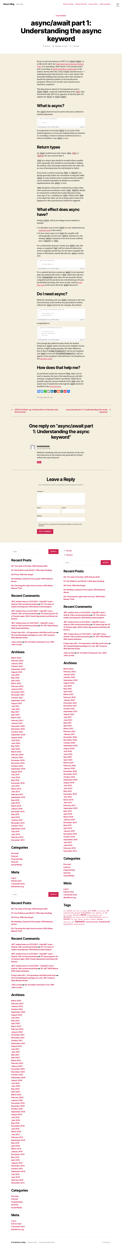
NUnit (83, 917)
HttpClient (98, 913)
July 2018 (15, 786)
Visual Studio (93, 919)
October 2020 (17, 732)
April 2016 (15, 803)
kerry (48, 46)
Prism (86, 917)
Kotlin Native (70, 915)
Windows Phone (67, 922)
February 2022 (17, 686)
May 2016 (15, 800)
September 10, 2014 (61, 46)
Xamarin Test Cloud (79, 924)
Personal (15, 853)
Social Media (16, 865)
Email (64, 508)
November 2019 (18, 763)
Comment (40, 491)
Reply (39, 462)
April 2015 (15, 817)
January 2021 (16, 723)
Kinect (64, 915)
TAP (51, 397)
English (69, 550)
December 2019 (18, 760)
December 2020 (18, 726)
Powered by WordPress (47, 1242)
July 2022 (15, 675)
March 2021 (16, 718)
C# (48, 397)
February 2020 (17, 755)
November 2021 (17, 695)
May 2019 (15, 780)
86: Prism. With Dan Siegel (22, 575)
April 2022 (15, 681)
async (41, 397)
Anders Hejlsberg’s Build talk (64, 69)
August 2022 (16, 672)
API (74, 911)
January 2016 (17, 809)
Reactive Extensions (95, 917)
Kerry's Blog (8, 4)
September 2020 (18, 735)
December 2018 (18, 783)
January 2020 (17, 757)
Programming (61, 15)
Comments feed (18, 884)
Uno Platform (86, 919)
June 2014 (15, 834)
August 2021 (16, 703)
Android (69, 911)
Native (74, 917)
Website (39, 516)
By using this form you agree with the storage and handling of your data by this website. (60, 525)
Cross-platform (86, 913)
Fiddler (93, 913)
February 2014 (17, 837)
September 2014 (18, 829)
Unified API (80, 919)
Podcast (14, 856)
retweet (104, 917)
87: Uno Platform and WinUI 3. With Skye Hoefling (31, 570)
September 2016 (18, 797)
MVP (101, 915)
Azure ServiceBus (102, 911)
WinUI (72, 922)
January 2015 (16, 820)
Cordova (77, 913)
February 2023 (17, 661)
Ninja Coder (78, 917)
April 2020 (15, 749)
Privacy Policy (93, 4)
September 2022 (18, 669)
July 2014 (15, 831)
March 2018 (16, 789)
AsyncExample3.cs (42, 319)
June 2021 (15, 709)
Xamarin (80, 921)
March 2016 (16, 806)
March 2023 (16, 658)
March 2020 (16, 752)
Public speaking (105, 4)
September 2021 (18, 700)
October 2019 (17, 766)
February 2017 (17, 794)
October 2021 (17, 698)
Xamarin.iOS (104, 922)
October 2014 (17, 826)
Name (39, 508)
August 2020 (16, 738)
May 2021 (15, 712)
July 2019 (15, 774)
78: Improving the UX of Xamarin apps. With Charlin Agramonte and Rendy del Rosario (34, 616)
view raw (82, 127)
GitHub (57, 127)
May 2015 (15, 814)
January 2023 (17, 664)
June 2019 (15, 777)
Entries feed (16, 881)
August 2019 (16, 772)
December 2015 (17, 812)
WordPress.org (17, 887)
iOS (106, 913)
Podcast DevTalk (81, 4)
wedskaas (100, 919)
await (45, 397)
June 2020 (15, 743)
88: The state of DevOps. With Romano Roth (29, 566)
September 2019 (18, 769)
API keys (78, 911)
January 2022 (17, 689)
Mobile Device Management (93, 915)
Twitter (75, 919)
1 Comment (75, 46)
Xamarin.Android (92, 922)
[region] (61, 122)
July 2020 (15, 740)
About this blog (68, 4)
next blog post (44, 230)
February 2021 (17, 720)
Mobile (83, 915)
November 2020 (18, 729)
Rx (107, 917)
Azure (94, 911)
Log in (13, 878)
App (81, 911)
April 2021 (15, 715)
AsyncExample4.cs (42, 339)
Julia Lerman (16, 642)
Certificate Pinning (68, 913)
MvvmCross (67, 917)
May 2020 (15, 746)
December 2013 (17, 840)
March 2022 (16, 683)
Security (14, 862)
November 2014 (18, 823)
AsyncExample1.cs (42, 127)
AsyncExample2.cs (42, 268)
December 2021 (17, 692)
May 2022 (15, 678)
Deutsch (69, 555)
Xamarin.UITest (68, 924)
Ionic (103, 913)
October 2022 (17, 666)
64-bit (64, 911)
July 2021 (15, 706)
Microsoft (76, 915)
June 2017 (15, 792)
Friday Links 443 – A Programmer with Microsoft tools (33, 632)
